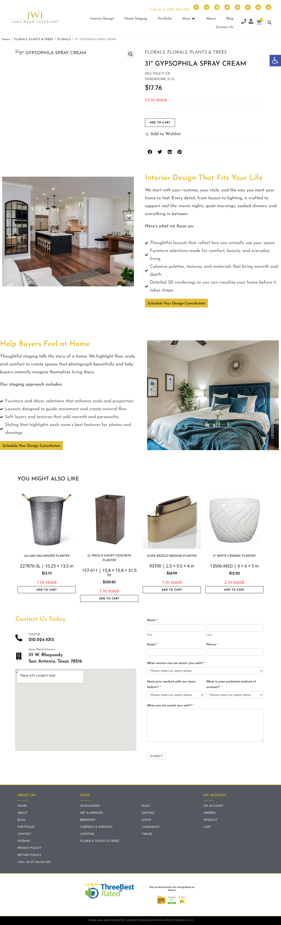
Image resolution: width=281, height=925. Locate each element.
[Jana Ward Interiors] (18, 656)
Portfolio (26, 827)
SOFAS (146, 820)
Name (152, 620)
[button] (275, 60)
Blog (22, 820)
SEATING (148, 813)
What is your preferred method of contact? (231, 684)
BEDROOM (87, 820)
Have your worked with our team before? (171, 684)
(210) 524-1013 (178, 9)
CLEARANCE (150, 827)
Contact (24, 834)
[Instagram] (206, 7)
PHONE (34, 634)
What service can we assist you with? (176, 663)
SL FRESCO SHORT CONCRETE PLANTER (109, 557)
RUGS (146, 806)
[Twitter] (227, 7)
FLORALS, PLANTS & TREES (33, 39)
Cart (207, 827)
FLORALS (64, 39)
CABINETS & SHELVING (96, 827)
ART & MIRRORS (91, 813)
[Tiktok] (268, 7)
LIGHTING (87, 834)
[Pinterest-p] (248, 7)
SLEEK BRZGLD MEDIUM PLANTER (172, 555)
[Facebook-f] (196, 7)
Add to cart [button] (46, 590)
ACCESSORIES (90, 806)
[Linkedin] (217, 7)
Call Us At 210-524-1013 (34, 862)
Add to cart (160, 122)
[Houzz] (258, 7)
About (23, 813)
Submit (156, 756)
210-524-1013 (41, 640)
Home (6, 39)
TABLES (147, 834)
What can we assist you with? (170, 705)
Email (152, 644)
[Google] (237, 7)
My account (213, 806)
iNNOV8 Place (184, 920)
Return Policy (29, 855)
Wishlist (210, 820)
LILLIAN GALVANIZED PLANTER (47, 555)
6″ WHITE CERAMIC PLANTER (234, 555)
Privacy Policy (29, 848)
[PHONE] (18, 637)
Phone (212, 644)
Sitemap (24, 841)
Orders (210, 813)
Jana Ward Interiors (42, 649)
